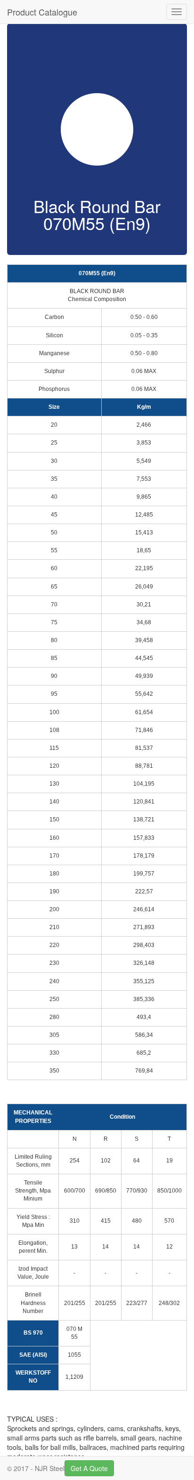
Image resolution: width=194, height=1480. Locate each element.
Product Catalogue (42, 12)
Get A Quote (89, 1468)
